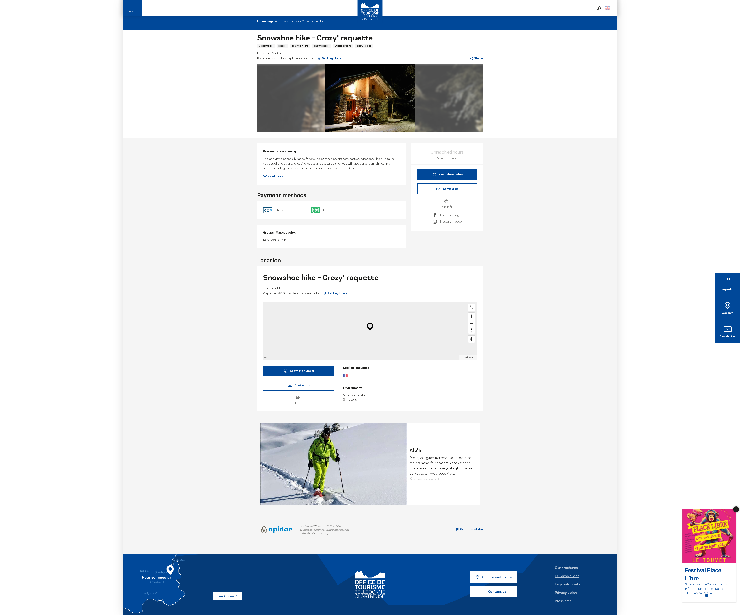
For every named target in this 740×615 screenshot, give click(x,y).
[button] (599, 8)
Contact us (497, 592)
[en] (608, 8)
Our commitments (497, 577)
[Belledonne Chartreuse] (369, 584)
